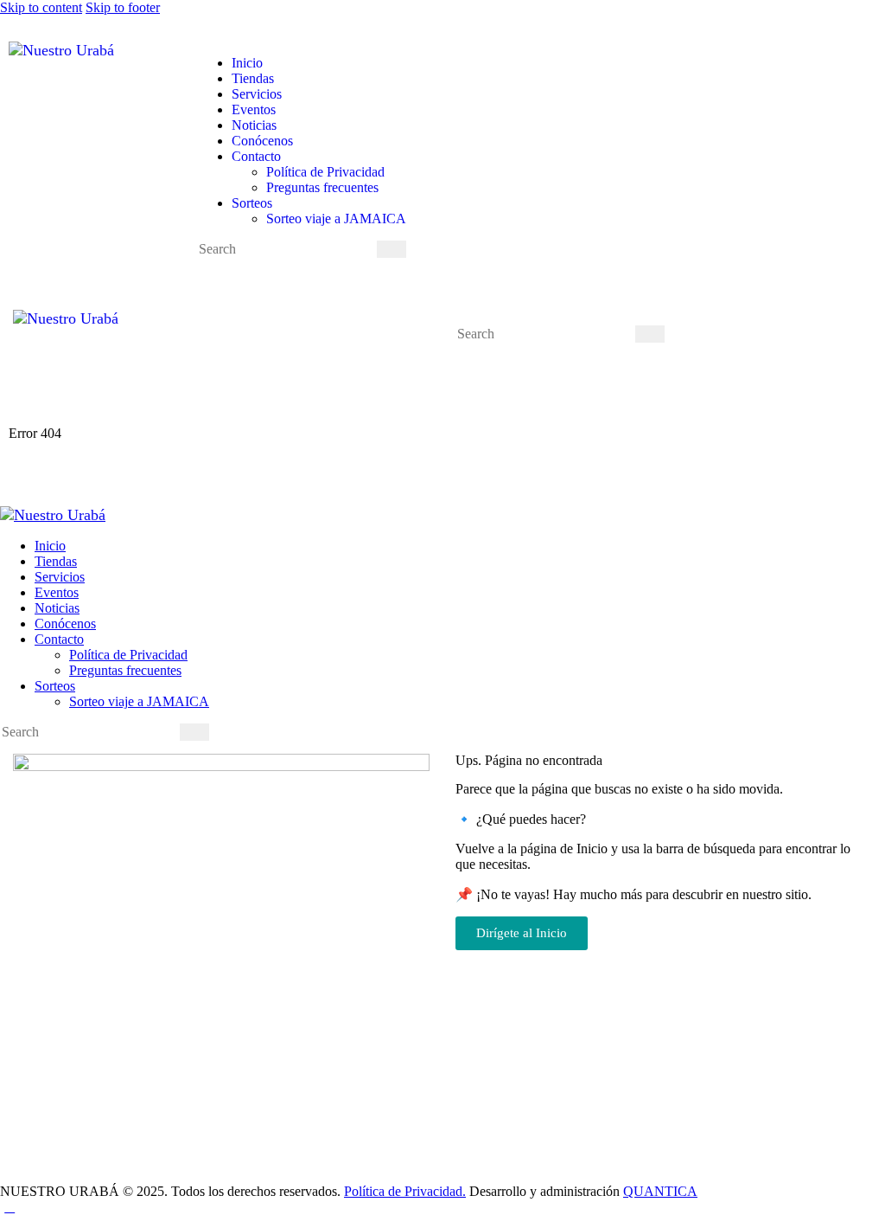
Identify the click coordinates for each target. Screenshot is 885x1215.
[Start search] (391, 249)
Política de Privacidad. (405, 1191)
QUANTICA (660, 1191)
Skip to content (41, 7)
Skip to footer (123, 7)
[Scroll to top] (9, 1206)
